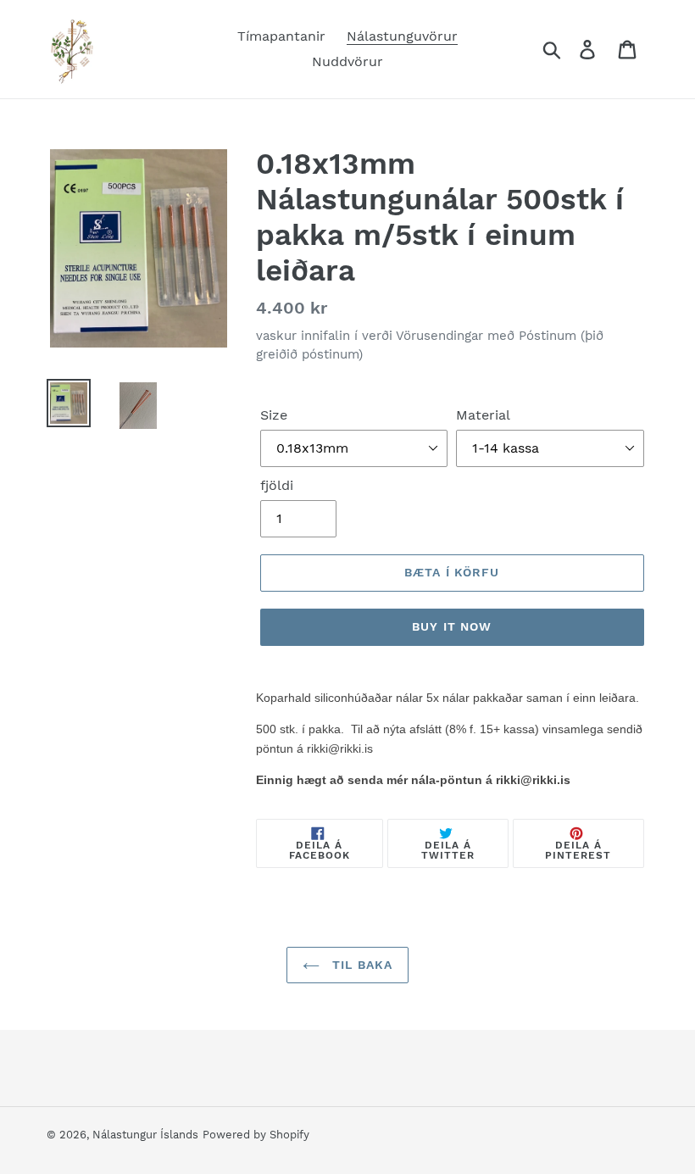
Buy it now (452, 626)
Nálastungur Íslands (145, 1134)
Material (483, 415)
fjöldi (276, 485)
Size (273, 415)
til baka (360, 964)
